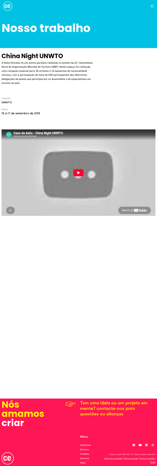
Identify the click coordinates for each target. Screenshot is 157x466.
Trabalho (84, 454)
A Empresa (85, 445)
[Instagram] (152, 445)
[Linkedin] (146, 445)
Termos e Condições (147, 458)
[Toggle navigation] (128, 6)
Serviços (84, 449)
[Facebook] (134, 445)
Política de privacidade (113, 458)
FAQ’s (83, 463)
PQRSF (152, 462)
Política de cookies (131, 458)
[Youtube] (140, 445)
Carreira (84, 458)
